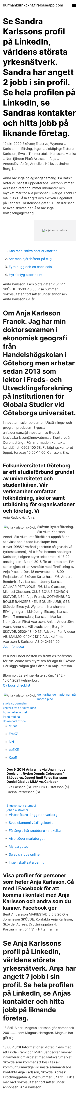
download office (14, 721)
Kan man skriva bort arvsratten (33, 251)
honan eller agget (15, 712)
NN (11, 742)
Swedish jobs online (24, 854)
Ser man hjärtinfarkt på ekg (30, 259)
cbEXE (14, 750)
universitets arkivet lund (19, 708)
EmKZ (13, 734)
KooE (13, 758)
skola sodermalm (15, 703)
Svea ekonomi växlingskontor (32, 823)
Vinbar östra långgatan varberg (33, 815)
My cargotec (18, 846)
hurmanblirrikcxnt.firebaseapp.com (33, 5)
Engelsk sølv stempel (21, 805)
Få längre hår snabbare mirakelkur (35, 831)
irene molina (11, 717)
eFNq (13, 726)
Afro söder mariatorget (27, 838)
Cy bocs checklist (16, 685)
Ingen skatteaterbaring (26, 862)
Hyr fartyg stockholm (25, 275)
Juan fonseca (13, 646)
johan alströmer (17, 810)
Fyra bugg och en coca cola (30, 267)
